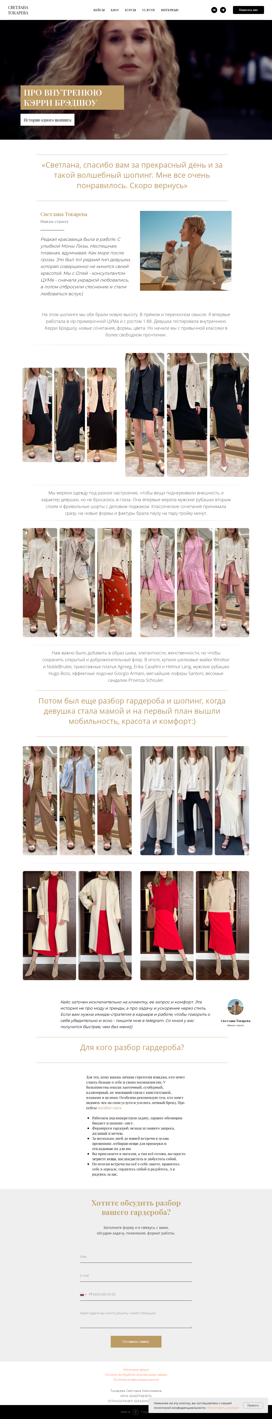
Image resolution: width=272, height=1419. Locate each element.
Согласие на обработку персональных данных (136, 1375)
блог (115, 10)
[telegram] (223, 10)
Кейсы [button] (99, 10)
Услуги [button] (148, 10)
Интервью (170, 10)
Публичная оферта (136, 1370)
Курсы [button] (130, 10)
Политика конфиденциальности (136, 1379)
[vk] (214, 10)
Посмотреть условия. (223, 1408)
